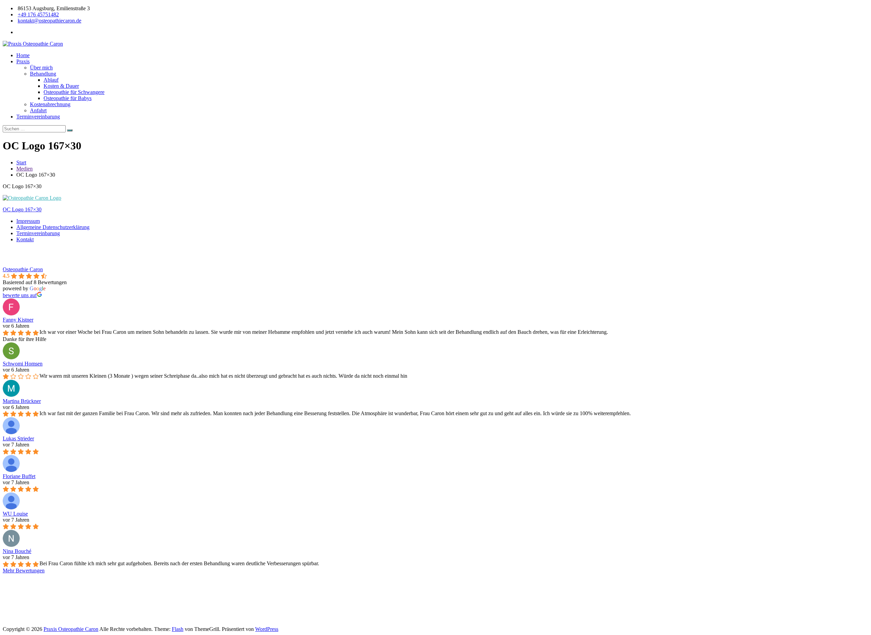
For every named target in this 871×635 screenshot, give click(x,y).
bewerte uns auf (20, 295)
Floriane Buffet (19, 476)
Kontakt (25, 239)
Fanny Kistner (18, 320)
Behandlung (43, 74)
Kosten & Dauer (61, 86)
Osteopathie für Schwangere (74, 92)
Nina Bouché (17, 551)
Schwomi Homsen (23, 364)
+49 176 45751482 (38, 14)
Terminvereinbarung (38, 116)
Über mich (41, 67)
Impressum (28, 221)
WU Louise (15, 514)
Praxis (23, 61)
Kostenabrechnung (50, 104)
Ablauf (51, 80)
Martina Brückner (22, 401)
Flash (177, 629)
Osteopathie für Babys (68, 98)
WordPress (266, 629)
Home (23, 55)
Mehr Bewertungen (24, 570)
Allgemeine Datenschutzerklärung (52, 227)
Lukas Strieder (18, 438)
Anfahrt (38, 110)
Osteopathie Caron (23, 269)
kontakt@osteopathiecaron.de (49, 20)
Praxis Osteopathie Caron (71, 629)
